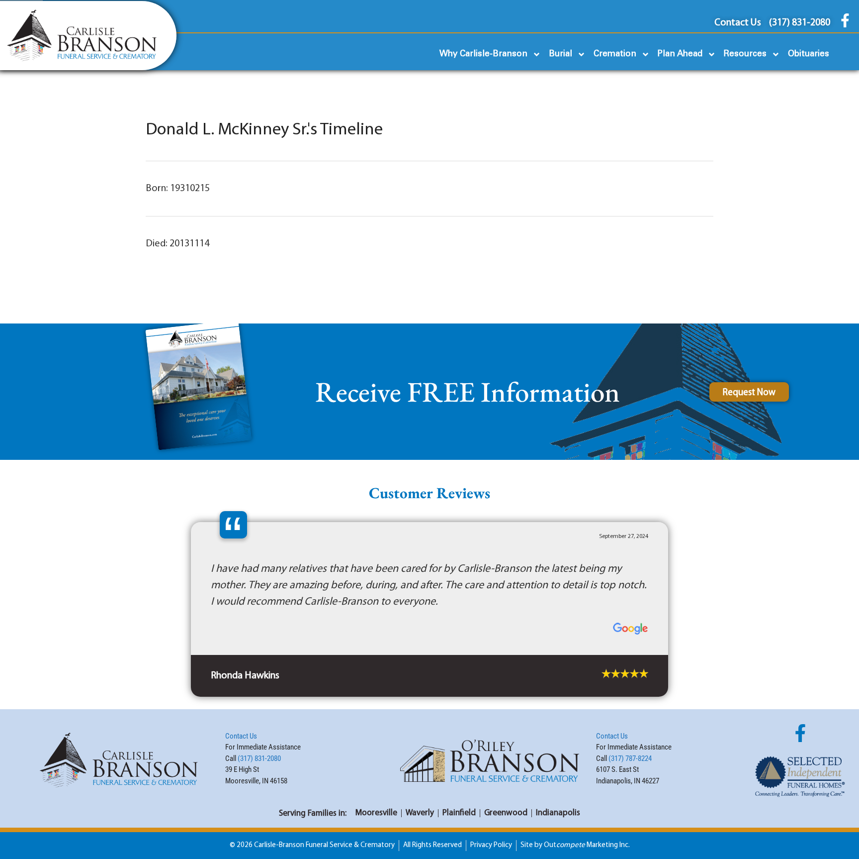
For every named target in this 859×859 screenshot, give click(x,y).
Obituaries (808, 54)
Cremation (615, 54)
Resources (745, 54)
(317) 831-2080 (259, 723)
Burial (560, 54)
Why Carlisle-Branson (483, 54)
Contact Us (241, 700)
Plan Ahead (680, 54)
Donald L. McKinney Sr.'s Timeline (264, 130)
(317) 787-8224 (630, 723)
